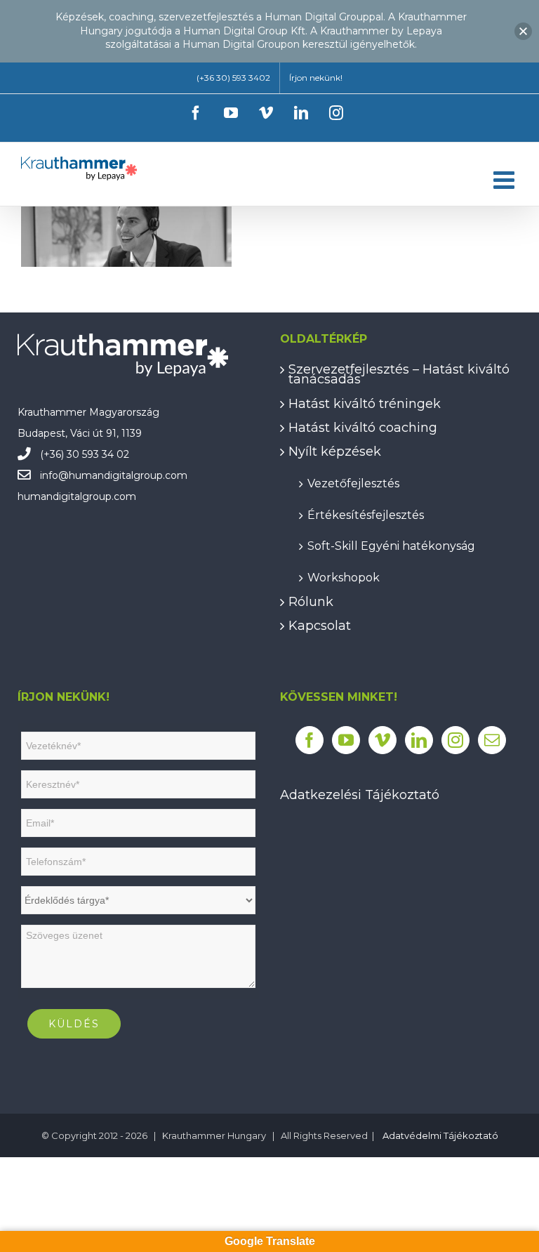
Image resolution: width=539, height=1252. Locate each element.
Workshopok (343, 577)
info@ (54, 475)
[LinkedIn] (419, 740)
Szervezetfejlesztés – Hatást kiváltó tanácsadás (399, 374)
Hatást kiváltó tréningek (364, 404)
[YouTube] (346, 740)
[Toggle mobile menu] (505, 179)
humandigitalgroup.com (128, 475)
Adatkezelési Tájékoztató (359, 795)
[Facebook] (309, 740)
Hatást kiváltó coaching (362, 428)
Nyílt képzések (334, 451)
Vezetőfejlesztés (353, 483)
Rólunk (310, 602)
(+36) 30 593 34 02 (84, 454)
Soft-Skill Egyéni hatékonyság (391, 545)
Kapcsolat (319, 626)
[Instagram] (455, 740)
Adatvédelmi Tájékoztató (440, 1135)
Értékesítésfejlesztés (365, 514)
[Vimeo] (382, 740)
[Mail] (492, 740)
